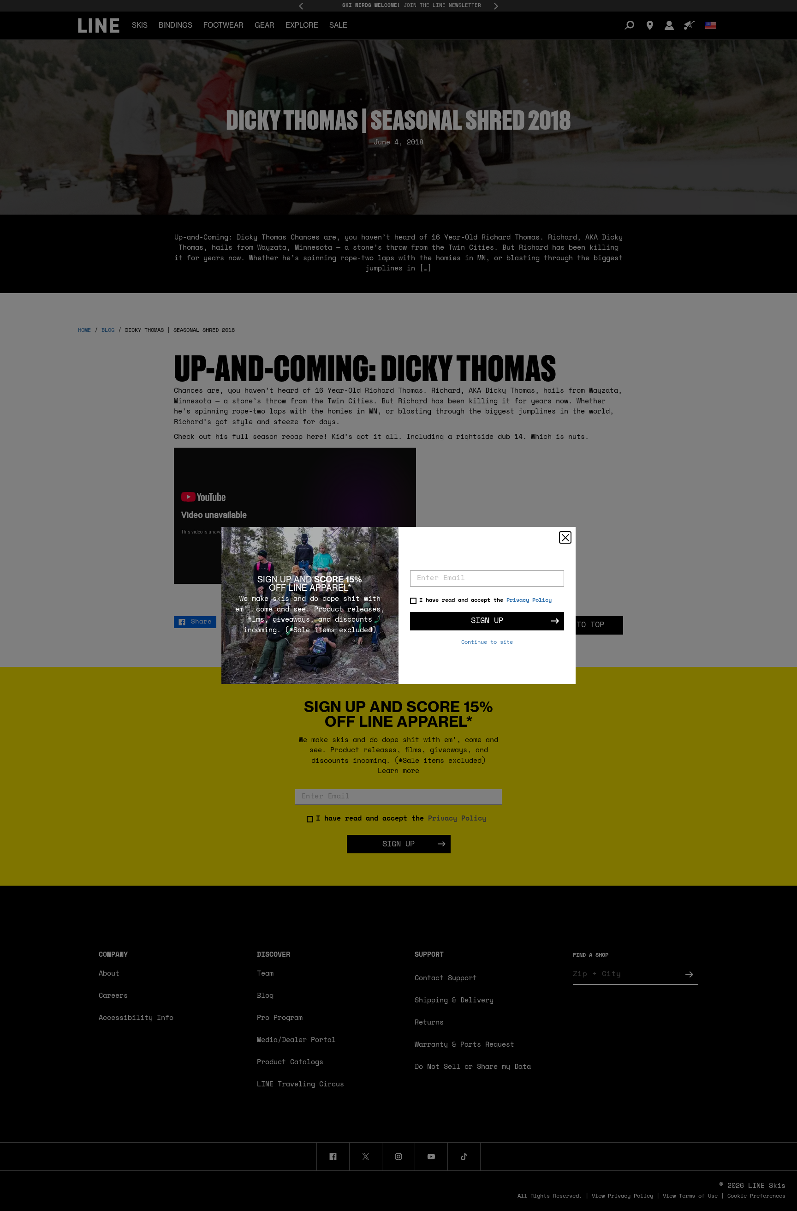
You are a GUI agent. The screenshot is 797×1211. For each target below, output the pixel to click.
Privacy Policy (529, 600)
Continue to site (487, 642)
